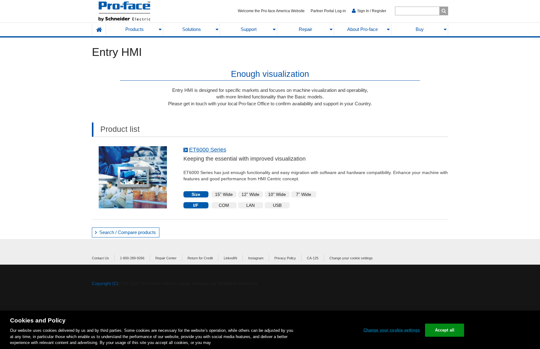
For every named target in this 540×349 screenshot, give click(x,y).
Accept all (444, 330)
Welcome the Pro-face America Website (271, 11)
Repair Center (166, 258)
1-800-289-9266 (132, 258)
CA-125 (312, 258)
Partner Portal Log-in (328, 11)
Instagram (255, 258)
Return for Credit (200, 258)
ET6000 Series (207, 150)
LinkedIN (230, 258)
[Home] (139, 11)
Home (99, 29)
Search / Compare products (127, 232)
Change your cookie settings (351, 258)
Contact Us (100, 258)
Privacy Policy (285, 258)
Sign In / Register (371, 11)
